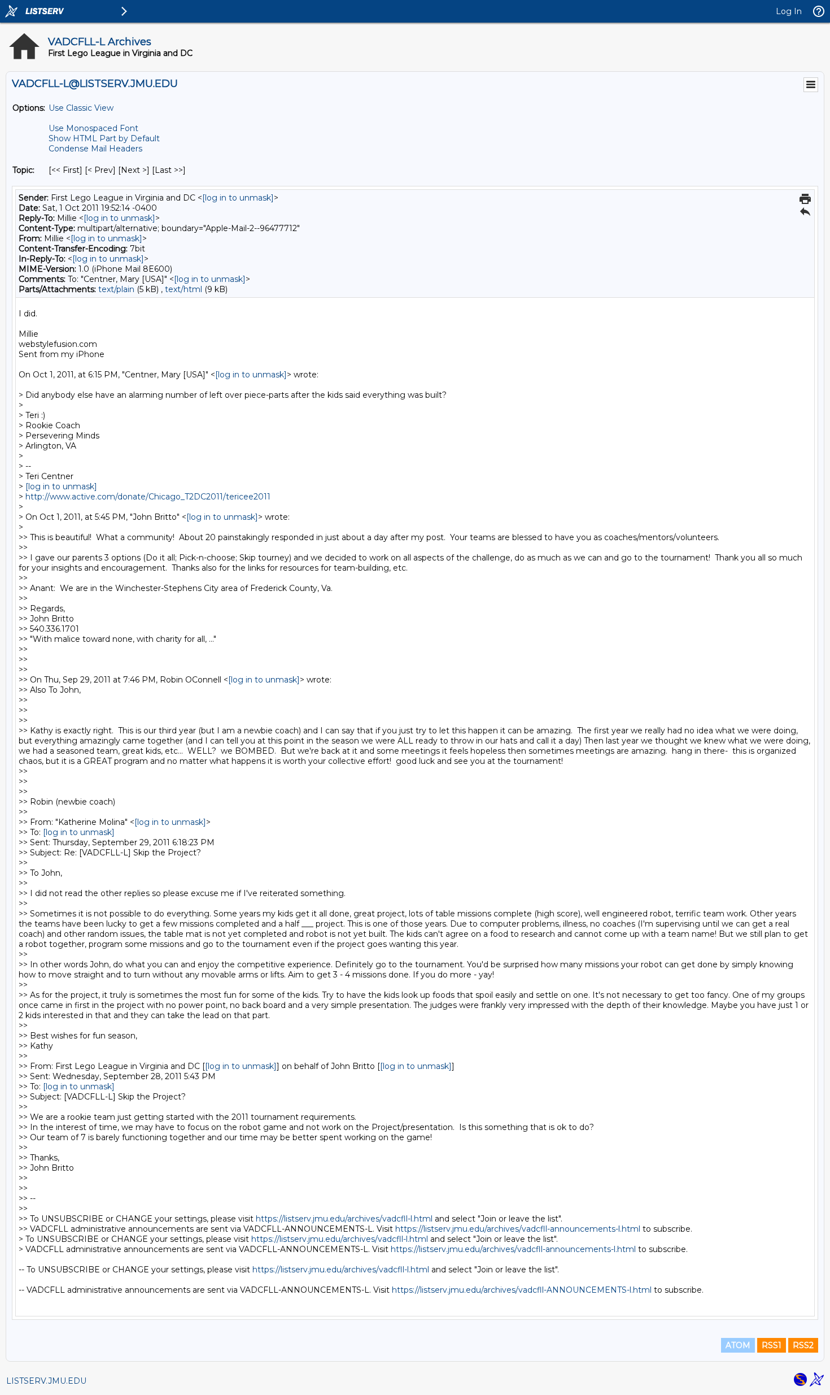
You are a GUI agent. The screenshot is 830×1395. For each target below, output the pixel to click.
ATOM (738, 1345)
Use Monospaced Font (93, 128)
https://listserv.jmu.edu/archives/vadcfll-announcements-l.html (517, 1229)
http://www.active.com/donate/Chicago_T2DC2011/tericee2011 (147, 497)
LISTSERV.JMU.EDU (46, 1381)
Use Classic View (81, 108)
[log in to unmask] (238, 198)
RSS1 (771, 1345)
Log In (789, 11)
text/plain (116, 289)
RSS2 (803, 1345)
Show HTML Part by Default (104, 138)
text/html (183, 289)
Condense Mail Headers (95, 149)
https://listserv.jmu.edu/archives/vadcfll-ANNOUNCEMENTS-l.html (522, 1290)
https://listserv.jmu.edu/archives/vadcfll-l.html (344, 1219)
